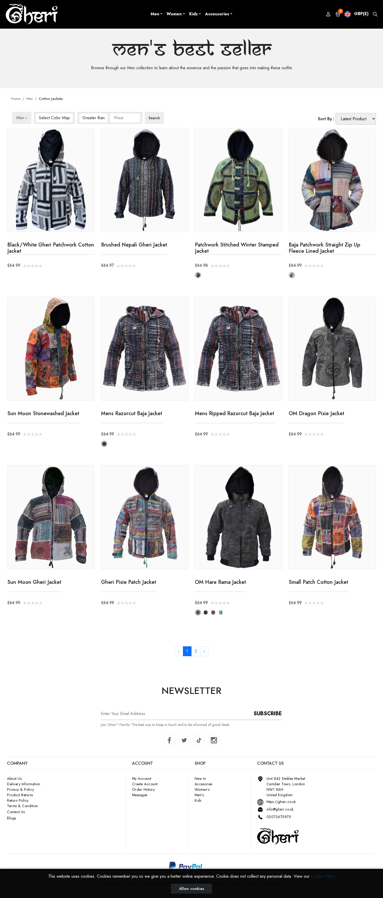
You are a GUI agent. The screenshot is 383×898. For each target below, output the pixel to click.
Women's (202, 789)
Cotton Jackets (51, 98)
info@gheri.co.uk (280, 809)
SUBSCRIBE (268, 713)
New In (200, 778)
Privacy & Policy (20, 789)
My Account (141, 778)
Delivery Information (23, 784)
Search (154, 118)
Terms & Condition (22, 805)
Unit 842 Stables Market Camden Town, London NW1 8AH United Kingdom (286, 787)
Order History (143, 789)
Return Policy (18, 800)
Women (174, 14)
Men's (199, 795)
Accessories (217, 14)
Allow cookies (191, 888)
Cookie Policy (323, 876)
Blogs (11, 818)
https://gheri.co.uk (281, 801)
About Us (14, 778)
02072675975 (279, 816)
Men (155, 14)
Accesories (203, 784)
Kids (193, 14)
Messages (139, 795)
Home (15, 98)
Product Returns (20, 795)
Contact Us (16, 811)
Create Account (145, 784)
